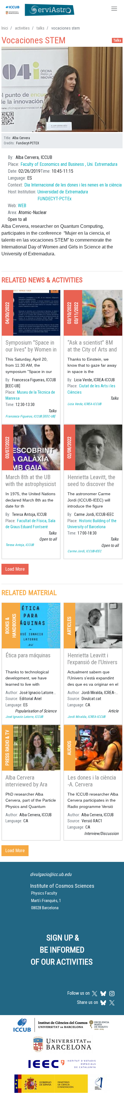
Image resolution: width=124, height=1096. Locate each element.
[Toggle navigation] (114, 9)
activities (22, 28)
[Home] (39, 9)
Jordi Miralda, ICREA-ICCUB (86, 717)
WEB (22, 205)
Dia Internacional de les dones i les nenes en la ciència (73, 185)
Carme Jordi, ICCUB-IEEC (84, 551)
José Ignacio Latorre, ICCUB (24, 717)
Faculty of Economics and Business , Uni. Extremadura (68, 164)
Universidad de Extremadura (62, 192)
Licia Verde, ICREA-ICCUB (84, 404)
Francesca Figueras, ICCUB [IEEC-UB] (30, 416)
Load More (15, 569)
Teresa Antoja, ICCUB (19, 545)
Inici (4, 28)
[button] (62, 89)
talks (40, 28)
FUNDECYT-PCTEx (54, 198)
